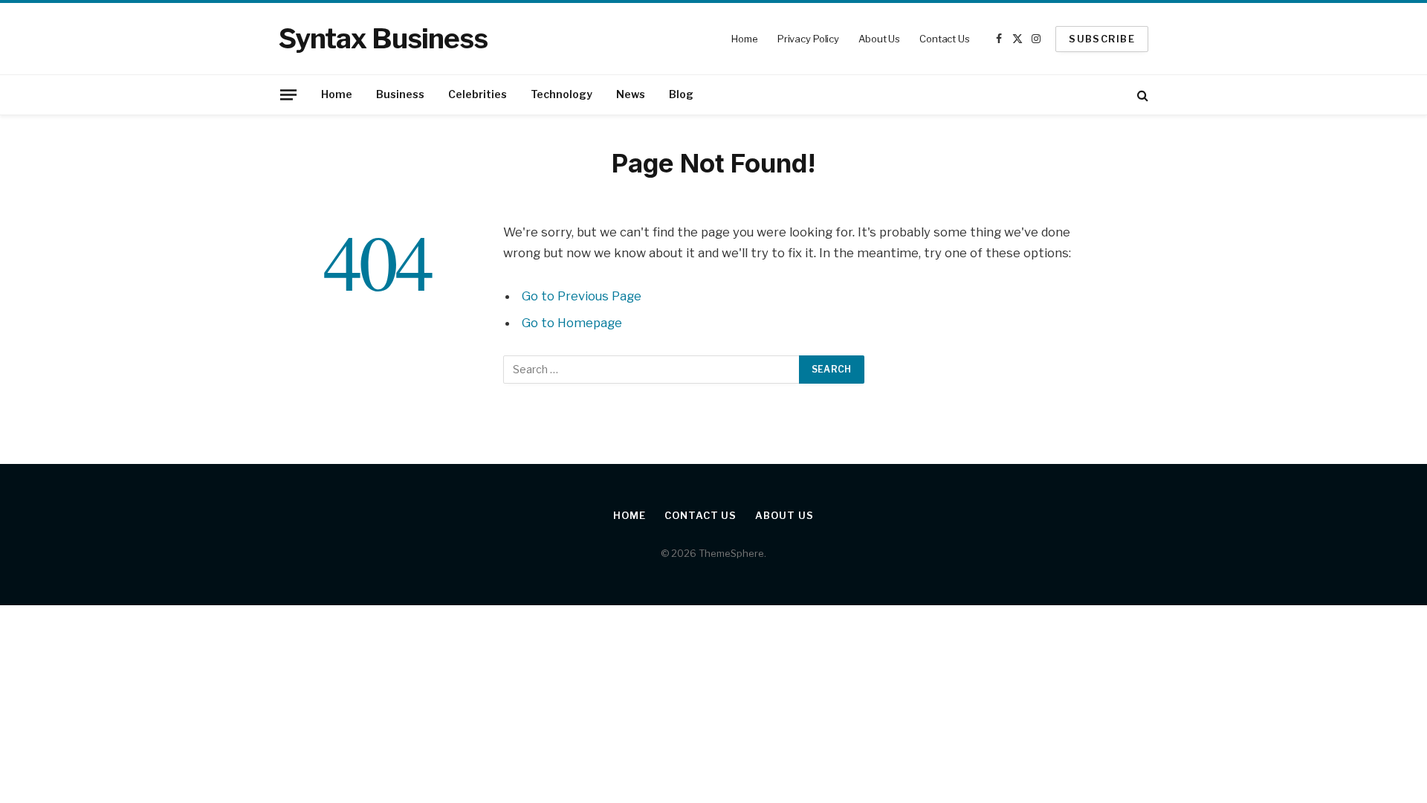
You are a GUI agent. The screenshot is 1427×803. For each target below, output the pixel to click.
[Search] (1141, 95)
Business (400, 94)
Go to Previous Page (581, 295)
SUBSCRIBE (1102, 39)
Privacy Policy (808, 39)
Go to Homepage (572, 322)
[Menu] (288, 94)
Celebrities (477, 94)
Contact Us (944, 39)
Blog (681, 94)
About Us (879, 39)
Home (744, 39)
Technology (561, 94)
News (630, 94)
